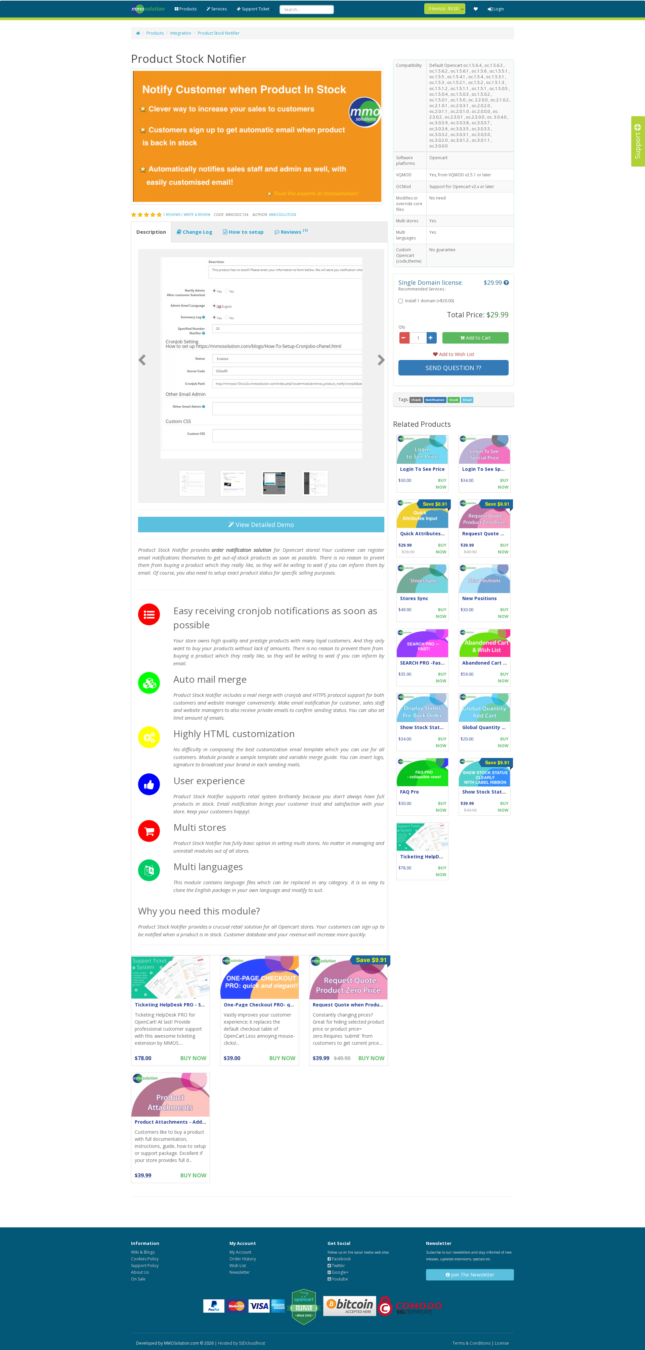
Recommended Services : (422, 289)
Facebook (341, 1259)
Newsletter (239, 1272)
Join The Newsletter (472, 1274)
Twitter (338, 1265)
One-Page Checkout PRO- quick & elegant (275, 1004)
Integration (180, 33)
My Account (240, 1252)
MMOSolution (282, 214)
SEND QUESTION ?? (453, 368)
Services (218, 9)
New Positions (479, 598)
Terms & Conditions (471, 1343)
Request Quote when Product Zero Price (361, 1004)
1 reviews (171, 214)
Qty (401, 327)
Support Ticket (255, 9)
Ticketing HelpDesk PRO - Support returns (186, 1004)
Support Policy (145, 1265)
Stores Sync (414, 598)
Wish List (237, 1265)
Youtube (339, 1279)
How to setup (245, 231)
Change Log (196, 231)
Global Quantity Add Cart (492, 727)
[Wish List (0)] (476, 9)
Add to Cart (478, 337)
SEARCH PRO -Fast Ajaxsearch (435, 663)
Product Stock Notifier (219, 33)
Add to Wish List (456, 354)
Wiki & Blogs (143, 1252)
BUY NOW (193, 1058)
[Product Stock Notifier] (261, 358)
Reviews (294, 231)
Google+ (339, 1272)
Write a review (197, 214)
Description (151, 231)
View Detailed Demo (264, 525)
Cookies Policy (145, 1259)
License (502, 1343)
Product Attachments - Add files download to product (200, 1122)
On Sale (138, 1279)
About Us (140, 1272)
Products (187, 9)
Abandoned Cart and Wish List (498, 663)
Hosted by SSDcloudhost (241, 1343)
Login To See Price (422, 469)
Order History (242, 1259)
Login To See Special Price (493, 469)
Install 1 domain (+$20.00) (429, 301)
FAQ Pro (409, 792)
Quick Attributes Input (427, 533)
